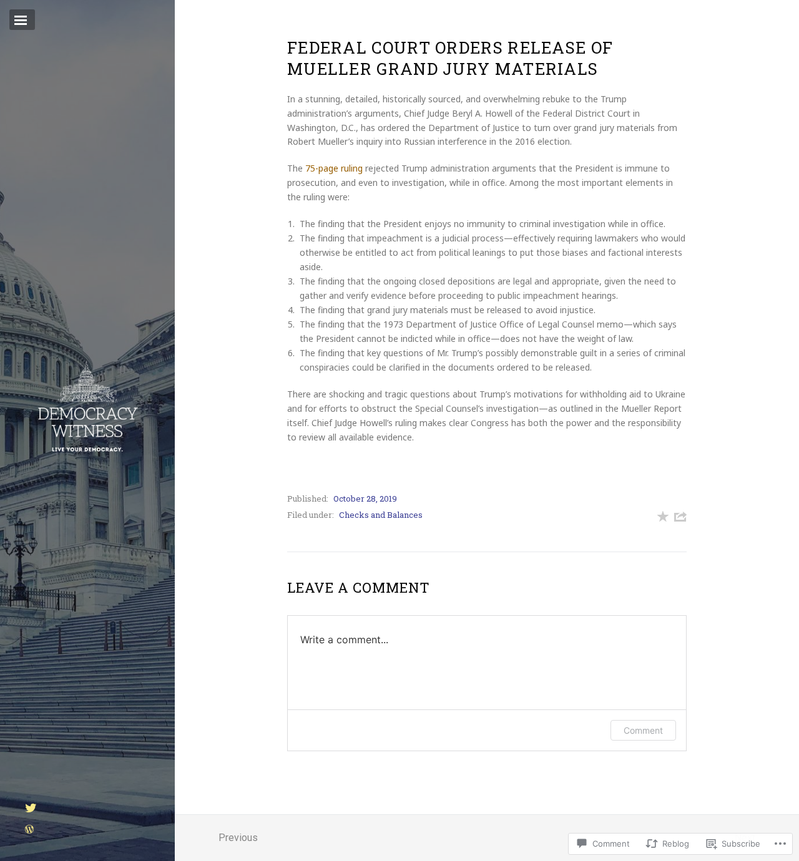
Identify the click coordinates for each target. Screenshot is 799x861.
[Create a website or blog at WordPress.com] (29, 830)
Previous (238, 838)
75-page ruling (334, 168)
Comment (643, 730)
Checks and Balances (381, 514)
